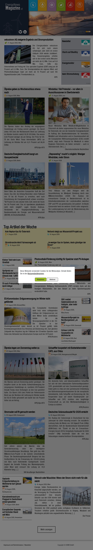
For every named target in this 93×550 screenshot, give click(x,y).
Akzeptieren (40, 279)
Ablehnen (52, 279)
